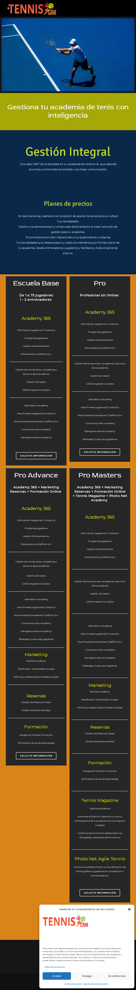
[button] (129, 909)
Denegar (87, 976)
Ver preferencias (117, 976)
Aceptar (57, 976)
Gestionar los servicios (54, 966)
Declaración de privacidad (95, 983)
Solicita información (36, 455)
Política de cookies (73, 983)
